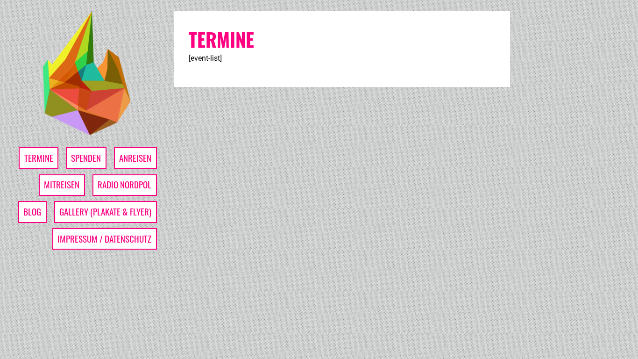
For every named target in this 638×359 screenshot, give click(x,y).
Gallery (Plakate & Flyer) (105, 211)
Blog (32, 211)
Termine (38, 158)
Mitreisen (61, 184)
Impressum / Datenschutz (104, 238)
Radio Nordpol (124, 184)
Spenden (86, 158)
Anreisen (135, 158)
